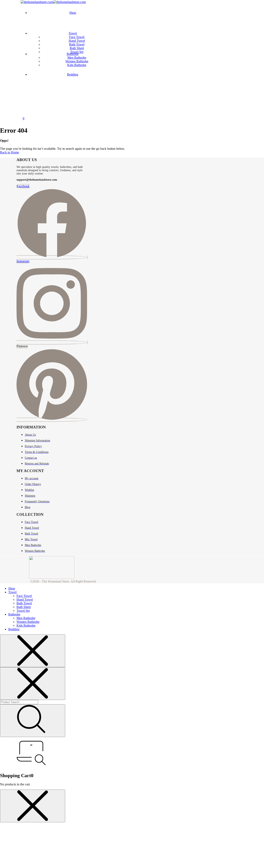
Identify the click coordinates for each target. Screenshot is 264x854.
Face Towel (76, 37)
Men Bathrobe (76, 57)
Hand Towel (77, 40)
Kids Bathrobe (76, 65)
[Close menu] (32, 650)
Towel (72, 33)
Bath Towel (76, 44)
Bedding (72, 74)
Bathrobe (73, 54)
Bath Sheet (77, 48)
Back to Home (9, 152)
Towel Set (76, 52)
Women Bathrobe (76, 61)
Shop (72, 12)
